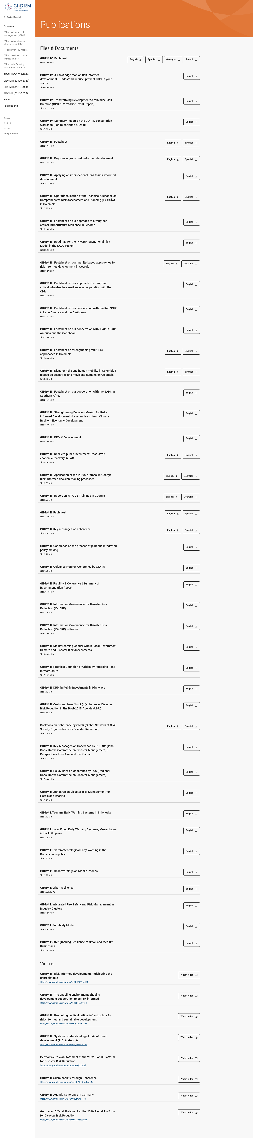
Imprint (7, 128)
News (7, 99)
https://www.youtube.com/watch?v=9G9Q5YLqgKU (64, 982)
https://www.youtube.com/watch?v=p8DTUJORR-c (63, 1003)
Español (17, 17)
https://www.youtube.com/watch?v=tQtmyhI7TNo (63, 1099)
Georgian (173, 59)
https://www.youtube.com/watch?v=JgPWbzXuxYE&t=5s (66, 1082)
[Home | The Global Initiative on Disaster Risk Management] (17, 8)
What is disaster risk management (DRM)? (14, 34)
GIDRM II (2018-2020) (16, 86)
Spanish (154, 59)
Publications (11, 105)
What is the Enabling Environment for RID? (14, 66)
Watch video (189, 974)
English (10, 17)
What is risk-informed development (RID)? (14, 43)
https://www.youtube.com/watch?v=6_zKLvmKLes (63, 1044)
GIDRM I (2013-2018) (16, 93)
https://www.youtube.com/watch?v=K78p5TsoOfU (63, 1120)
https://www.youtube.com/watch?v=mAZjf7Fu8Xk (63, 1065)
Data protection (11, 133)
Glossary (8, 118)
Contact (7, 123)
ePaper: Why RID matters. (16, 50)
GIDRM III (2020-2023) (16, 80)
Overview (9, 26)
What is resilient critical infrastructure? (16, 57)
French (192, 59)
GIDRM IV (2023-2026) (16, 74)
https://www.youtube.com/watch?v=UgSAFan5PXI (63, 1024)
